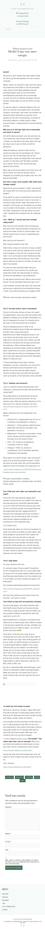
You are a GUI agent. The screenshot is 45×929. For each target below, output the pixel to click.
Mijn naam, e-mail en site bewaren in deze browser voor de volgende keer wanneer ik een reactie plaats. (22, 862)
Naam (8, 833)
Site (6, 850)
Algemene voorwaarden (13, 921)
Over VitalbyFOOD (8, 906)
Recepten (5, 900)
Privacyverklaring (30, 921)
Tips (35, 60)
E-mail (8, 842)
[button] (22, 34)
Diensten (5, 894)
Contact (5, 910)
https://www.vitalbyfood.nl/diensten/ (17, 750)
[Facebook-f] (21, 4)
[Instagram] (24, 4)
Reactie (8, 807)
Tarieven (5, 897)
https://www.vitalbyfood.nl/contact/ (17, 767)
